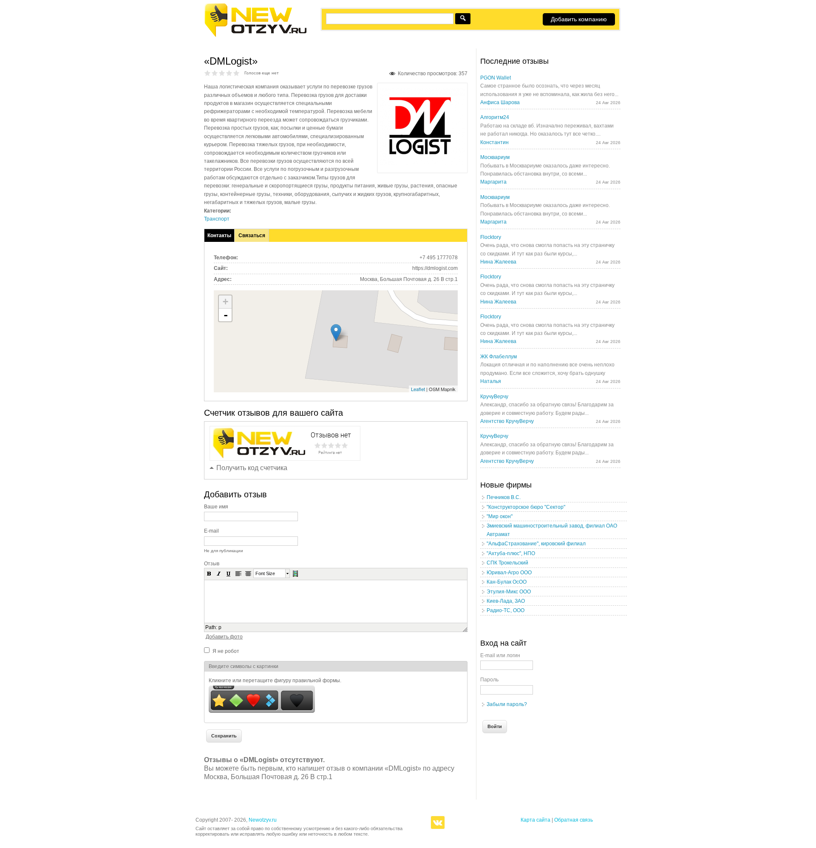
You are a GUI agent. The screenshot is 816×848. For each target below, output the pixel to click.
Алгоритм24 (494, 117)
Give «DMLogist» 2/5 (214, 73)
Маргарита (493, 182)
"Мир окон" (500, 516)
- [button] (226, 315)
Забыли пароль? (507, 704)
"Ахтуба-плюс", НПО (511, 553)
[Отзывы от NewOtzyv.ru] (255, 36)
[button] (209, 573)
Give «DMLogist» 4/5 (229, 73)
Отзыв (211, 564)
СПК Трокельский (507, 563)
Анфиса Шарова (500, 102)
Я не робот (225, 651)
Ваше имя (216, 507)
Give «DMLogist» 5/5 (236, 73)
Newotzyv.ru (263, 820)
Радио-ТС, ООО (505, 610)
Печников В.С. (504, 497)
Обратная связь (573, 820)
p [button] (219, 627)
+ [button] (225, 301)
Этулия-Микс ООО (509, 592)
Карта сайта (535, 820)
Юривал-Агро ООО (509, 573)
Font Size (265, 573)
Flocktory (490, 237)
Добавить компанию (579, 19)
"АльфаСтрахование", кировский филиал (536, 544)
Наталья (490, 381)
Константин (494, 142)
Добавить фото (224, 637)
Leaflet (418, 389)
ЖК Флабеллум (498, 357)
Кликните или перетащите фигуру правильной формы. (275, 681)
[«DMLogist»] (422, 164)
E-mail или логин (500, 655)
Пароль (489, 680)
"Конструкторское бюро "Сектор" (526, 507)
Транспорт (217, 219)
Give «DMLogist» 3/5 (222, 73)
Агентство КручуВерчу (507, 421)
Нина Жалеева (498, 262)
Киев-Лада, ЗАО (506, 601)
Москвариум (495, 157)
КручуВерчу (494, 397)
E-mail (211, 531)
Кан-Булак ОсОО (507, 582)
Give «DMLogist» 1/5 (207, 73)
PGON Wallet (495, 78)
